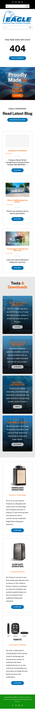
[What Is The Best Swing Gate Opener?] (17, 184)
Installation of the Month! (17, 151)
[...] (26, 165)
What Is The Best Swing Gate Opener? (17, 201)
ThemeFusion (6, 699)
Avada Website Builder (23, 697)
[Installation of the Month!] (17, 140)
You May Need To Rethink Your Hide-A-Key (17, 249)
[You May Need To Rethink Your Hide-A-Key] (17, 233)
